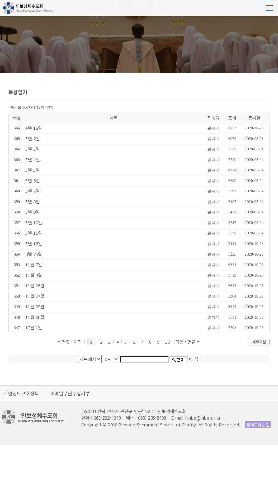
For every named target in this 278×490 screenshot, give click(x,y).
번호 (17, 118)
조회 (232, 118)
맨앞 (65, 342)
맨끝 (192, 342)
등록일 (254, 118)
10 (167, 342)
